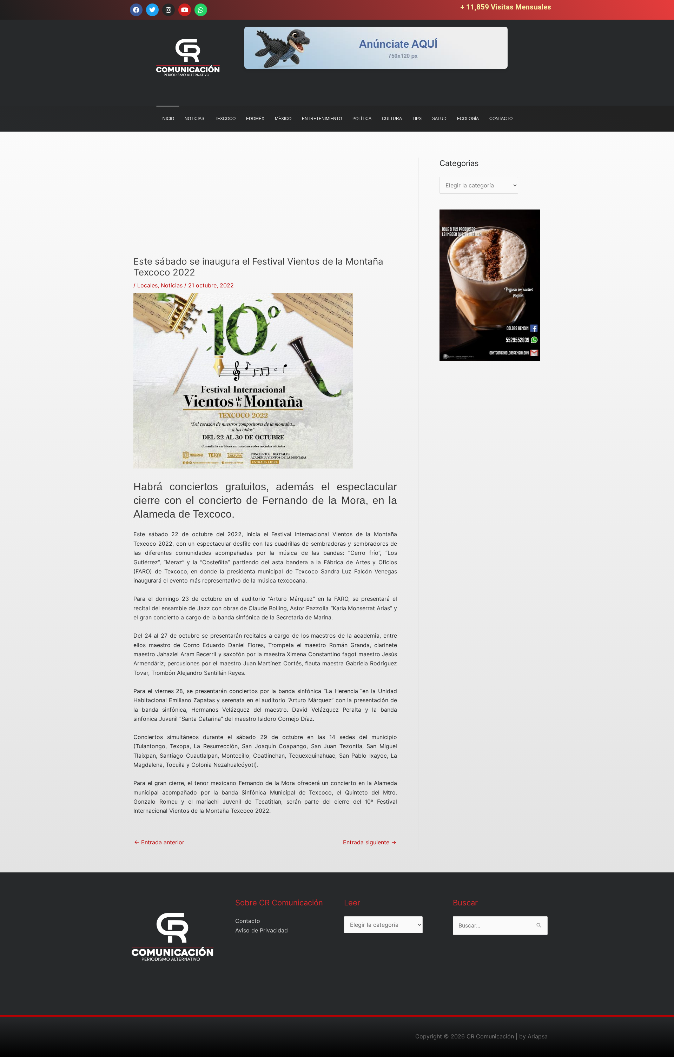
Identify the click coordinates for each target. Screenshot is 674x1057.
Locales (147, 285)
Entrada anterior (159, 842)
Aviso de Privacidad (261, 930)
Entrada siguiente (369, 842)
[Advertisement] (265, 207)
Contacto (247, 920)
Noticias (172, 285)
